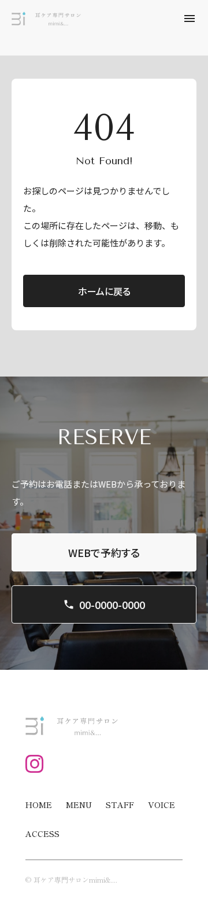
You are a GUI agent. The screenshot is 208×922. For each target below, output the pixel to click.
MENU (79, 804)
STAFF (120, 804)
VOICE (161, 804)
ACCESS (42, 833)
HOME (38, 804)
